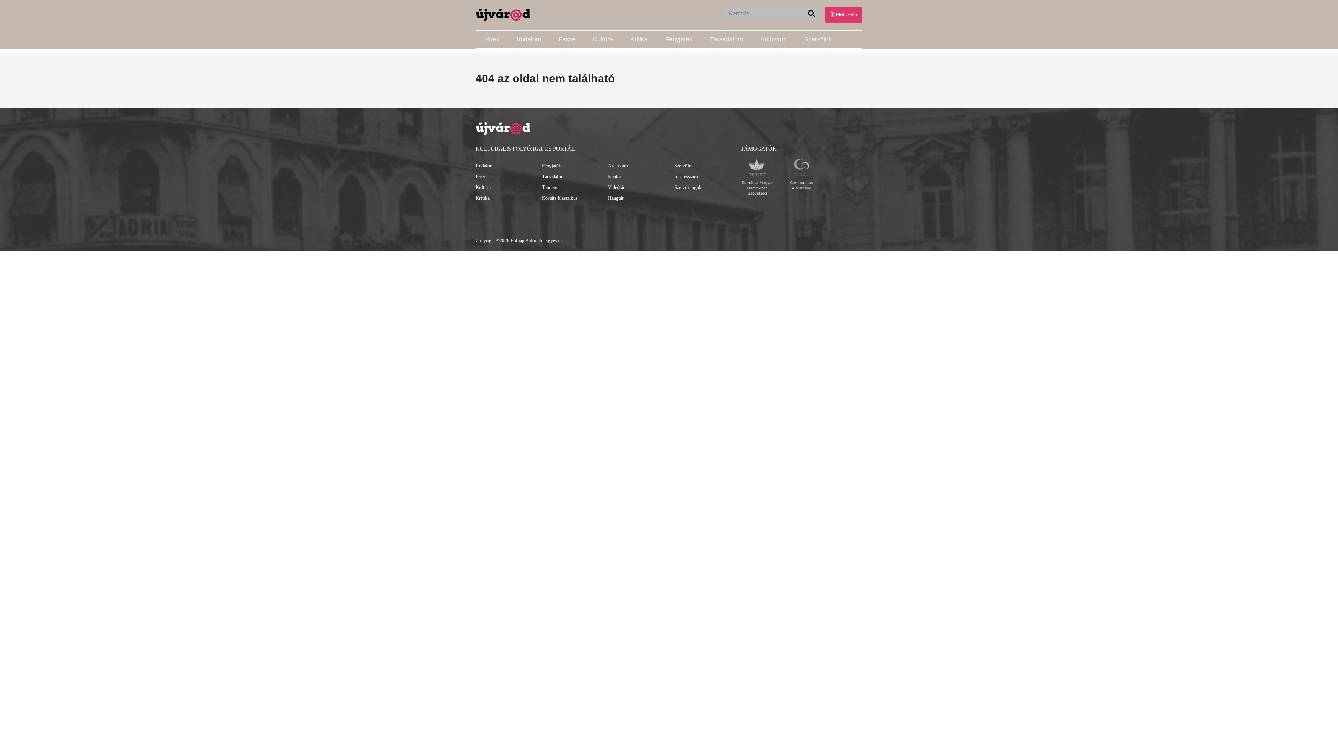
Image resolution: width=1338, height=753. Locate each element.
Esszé (567, 39)
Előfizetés (846, 14)
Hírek (491, 39)
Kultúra (603, 39)
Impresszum (686, 176)
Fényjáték (678, 39)
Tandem (550, 187)
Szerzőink (818, 39)
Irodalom (529, 39)
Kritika (639, 39)
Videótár (616, 187)
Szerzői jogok (687, 187)
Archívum (773, 39)
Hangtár (616, 198)
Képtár (614, 176)
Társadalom (726, 39)
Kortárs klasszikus (559, 198)
